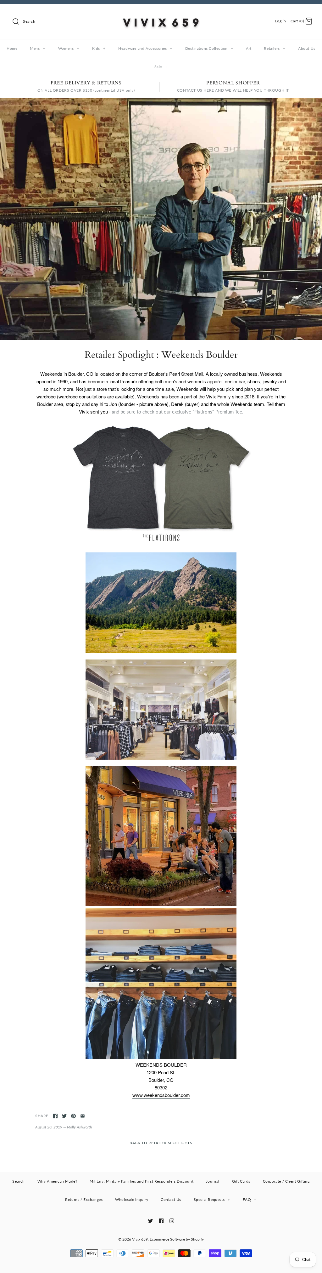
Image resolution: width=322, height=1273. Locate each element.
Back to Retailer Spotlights (161, 1142)
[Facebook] (161, 1221)
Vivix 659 (140, 1239)
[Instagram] (171, 1221)
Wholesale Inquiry (131, 1199)
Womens (68, 48)
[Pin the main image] (73, 1116)
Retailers (274, 48)
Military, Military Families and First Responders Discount (141, 1181)
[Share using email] (82, 1116)
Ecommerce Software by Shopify (177, 1239)
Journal (212, 1181)
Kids (99, 48)
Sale (161, 66)
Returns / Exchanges (84, 1199)
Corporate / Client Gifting (286, 1181)
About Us (306, 48)
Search (18, 1181)
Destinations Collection (209, 48)
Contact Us (171, 1199)
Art (249, 48)
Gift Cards (241, 1181)
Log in (280, 21)
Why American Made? (57, 1181)
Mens (37, 48)
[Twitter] (150, 1221)
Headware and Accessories (145, 48)
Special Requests (212, 1199)
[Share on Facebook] (55, 1116)
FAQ (249, 1199)
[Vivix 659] (161, 14)
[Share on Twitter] (64, 1116)
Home (12, 48)
